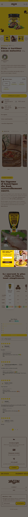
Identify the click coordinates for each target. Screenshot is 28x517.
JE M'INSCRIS (7, 262)
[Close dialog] (26, 250)
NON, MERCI (7, 264)
